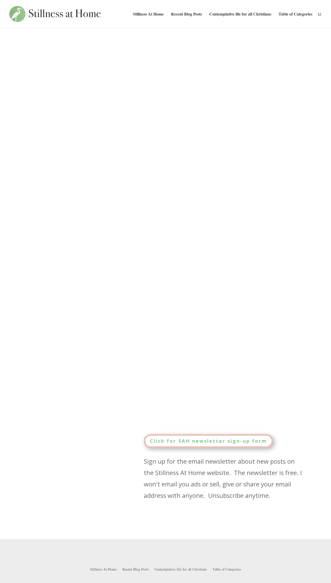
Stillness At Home (148, 14)
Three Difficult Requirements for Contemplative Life (111, 323)
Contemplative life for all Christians (240, 14)
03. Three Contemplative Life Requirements (92, 333)
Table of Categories (295, 14)
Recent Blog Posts (186, 14)
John (41, 333)
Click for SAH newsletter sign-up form (208, 441)
